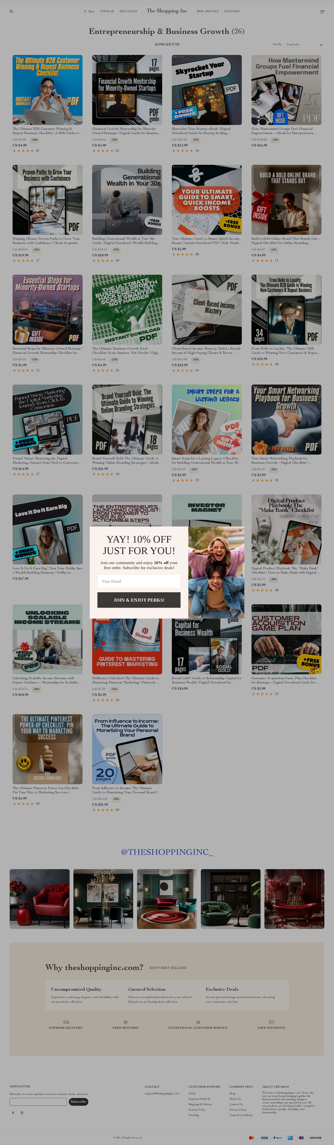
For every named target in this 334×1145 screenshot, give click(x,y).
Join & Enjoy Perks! (139, 599)
